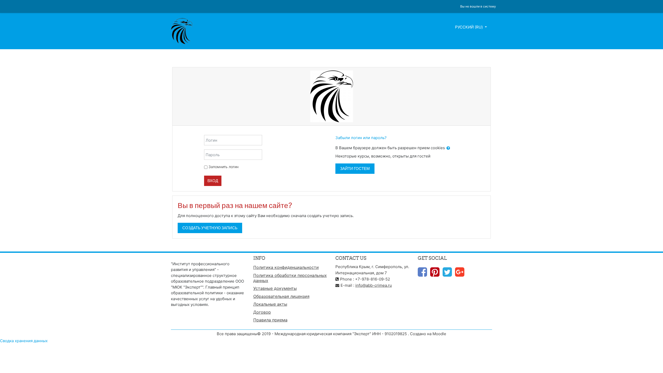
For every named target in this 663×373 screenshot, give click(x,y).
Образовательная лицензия (281, 296)
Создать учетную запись (209, 227)
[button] (448, 148)
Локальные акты (270, 304)
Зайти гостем (355, 168)
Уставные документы (275, 288)
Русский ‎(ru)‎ (469, 27)
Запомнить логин (223, 166)
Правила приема (270, 319)
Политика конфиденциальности (286, 267)
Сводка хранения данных (24, 340)
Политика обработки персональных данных (290, 278)
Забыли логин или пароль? (361, 137)
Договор (262, 312)
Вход (212, 180)
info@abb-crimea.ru (373, 285)
